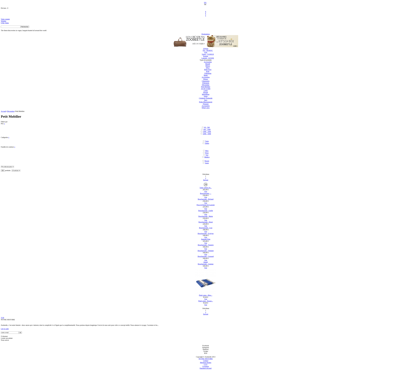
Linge (206, 90)
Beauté (207, 64)
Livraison (205, 366)
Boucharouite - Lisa (205, 228)
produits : (8, 170)
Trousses (206, 104)
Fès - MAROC (208, 50)
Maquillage (205, 94)
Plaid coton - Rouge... (205, 301)
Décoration (205, 85)
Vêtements (207, 73)
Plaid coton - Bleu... (205, 295)
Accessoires (208, 62)
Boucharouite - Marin (205, 216)
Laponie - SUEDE (207, 58)
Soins (206, 96)
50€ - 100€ (207, 129)
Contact (205, 361)
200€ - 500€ (207, 134)
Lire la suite (5, 329)
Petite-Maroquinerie (205, 102)
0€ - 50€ (207, 127)
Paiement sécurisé (206, 368)
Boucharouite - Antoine (205, 264)
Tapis (207, 141)
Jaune (207, 163)
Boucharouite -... (205, 193)
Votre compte (5, 19)
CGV (206, 364)
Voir (205, 191)
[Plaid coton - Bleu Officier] (205, 293)
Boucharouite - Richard (205, 199)
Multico (207, 157)
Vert (207, 155)
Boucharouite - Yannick (206, 245)
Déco (208, 68)
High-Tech (207, 69)
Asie (205, 52)
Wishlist (3, 21)
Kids (207, 71)
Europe (205, 56)
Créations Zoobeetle (205, 98)
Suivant (205, 180)
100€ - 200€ (207, 132)
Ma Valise (5, 23)
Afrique (205, 48)
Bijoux (208, 66)
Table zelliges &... (206, 188)
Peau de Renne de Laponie (206, 205)
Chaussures (205, 81)
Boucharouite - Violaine (206, 251)
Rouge (207, 161)
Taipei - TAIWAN (208, 54)
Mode (206, 75)
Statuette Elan (205, 239)
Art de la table (205, 89)
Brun (207, 153)
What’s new (206, 108)
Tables (207, 143)
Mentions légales (205, 362)
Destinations (205, 34)
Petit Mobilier (205, 87)
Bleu (206, 151)
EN (205, 2)
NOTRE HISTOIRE (206, 359)
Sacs (205, 100)
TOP (2, 318)
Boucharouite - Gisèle (205, 211)
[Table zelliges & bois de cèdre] (206, 186)
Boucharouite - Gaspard (206, 256)
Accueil (3, 111)
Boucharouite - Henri (206, 222)
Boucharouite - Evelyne (206, 233)
